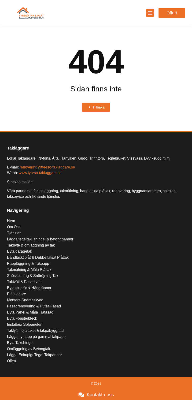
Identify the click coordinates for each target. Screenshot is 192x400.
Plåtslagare (16, 294)
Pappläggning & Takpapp (28, 263)
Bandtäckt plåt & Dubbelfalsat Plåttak (38, 257)
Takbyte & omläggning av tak (31, 245)
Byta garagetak (19, 251)
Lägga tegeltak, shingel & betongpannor (40, 239)
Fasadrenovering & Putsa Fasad (34, 306)
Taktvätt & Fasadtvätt (24, 282)
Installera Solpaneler (24, 324)
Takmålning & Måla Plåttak (29, 270)
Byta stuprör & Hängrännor (29, 288)
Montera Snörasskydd (25, 300)
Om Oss (13, 227)
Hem (11, 221)
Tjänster (14, 233)
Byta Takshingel (20, 343)
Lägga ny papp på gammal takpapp (36, 337)
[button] (150, 13)
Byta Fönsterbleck (22, 318)
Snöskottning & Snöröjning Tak (32, 276)
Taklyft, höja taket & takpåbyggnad (35, 331)
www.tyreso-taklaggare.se (40, 173)
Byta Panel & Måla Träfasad (30, 312)
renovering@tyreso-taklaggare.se (47, 167)
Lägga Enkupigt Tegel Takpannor (34, 355)
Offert (11, 361)
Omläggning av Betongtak (28, 349)
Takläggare (18, 148)
